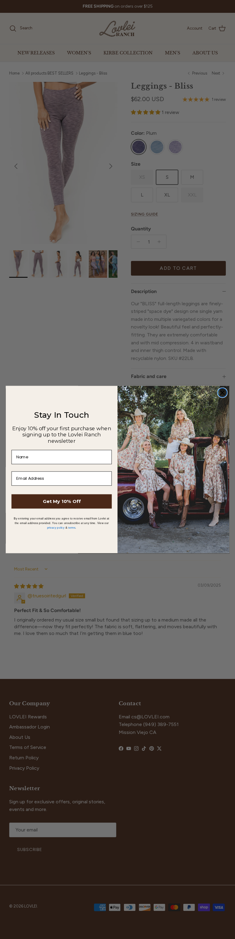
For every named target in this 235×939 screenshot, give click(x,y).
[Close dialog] (222, 392)
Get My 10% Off (62, 501)
